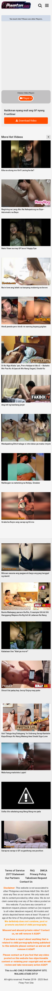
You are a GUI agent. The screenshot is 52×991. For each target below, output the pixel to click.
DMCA (43, 870)
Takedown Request (36, 878)
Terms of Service (15, 870)
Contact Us (26, 881)
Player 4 (27, 98)
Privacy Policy (38, 874)
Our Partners (12, 878)
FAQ (32, 870)
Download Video (27, 120)
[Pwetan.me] (16, 5)
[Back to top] (47, 985)
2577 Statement (15, 874)
